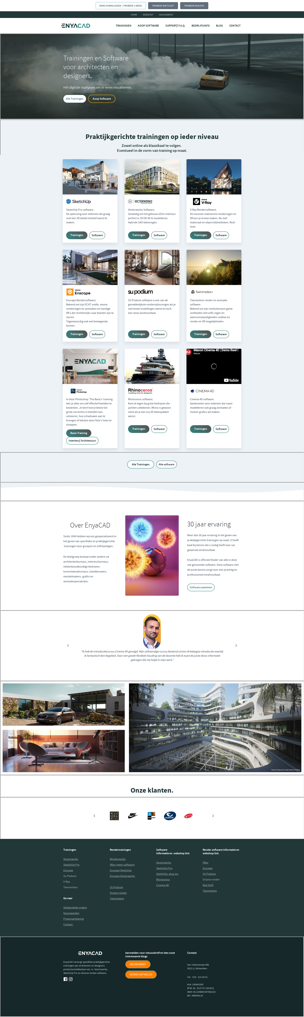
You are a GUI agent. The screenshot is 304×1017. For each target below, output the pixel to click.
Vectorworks (70, 859)
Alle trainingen (141, 464)
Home (134, 14)
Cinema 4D (162, 885)
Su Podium (69, 876)
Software (97, 235)
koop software (102, 99)
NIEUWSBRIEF (138, 964)
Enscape (208, 868)
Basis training (78, 433)
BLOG (219, 25)
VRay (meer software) (122, 865)
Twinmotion (70, 887)
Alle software (166, 464)
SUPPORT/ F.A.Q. (175, 25)
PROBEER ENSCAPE (194, 5)
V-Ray (66, 881)
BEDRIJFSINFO (201, 25)
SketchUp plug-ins (167, 874)
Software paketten (201, 587)
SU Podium (116, 887)
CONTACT (235, 25)
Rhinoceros (163, 879)
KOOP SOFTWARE (148, 25)
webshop (148, 14)
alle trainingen (75, 99)
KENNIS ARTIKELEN (141, 974)
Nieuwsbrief (166, 14)
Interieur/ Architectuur (82, 440)
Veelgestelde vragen (75, 907)
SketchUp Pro (71, 865)
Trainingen (76, 235)
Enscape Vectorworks (122, 876)
